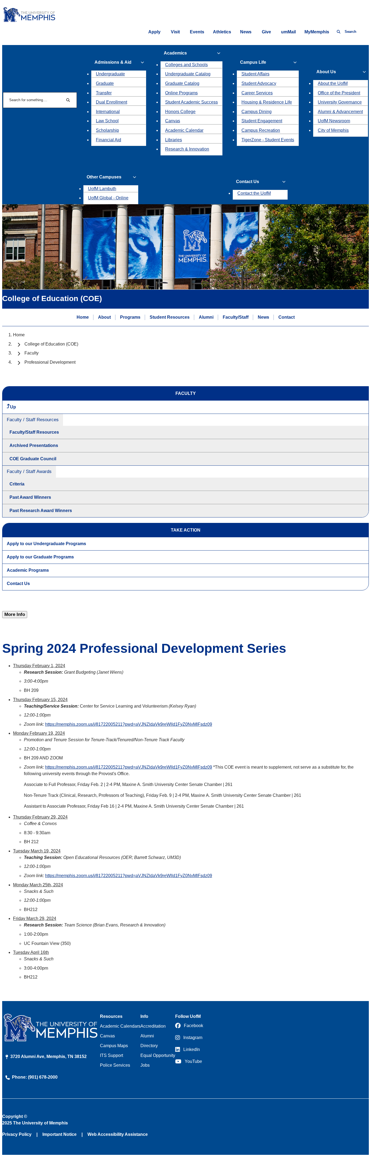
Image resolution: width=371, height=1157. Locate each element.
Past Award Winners (30, 497)
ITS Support (111, 1055)
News (245, 32)
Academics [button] (175, 53)
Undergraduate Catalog (187, 74)
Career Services (257, 93)
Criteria (17, 484)
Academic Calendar (184, 130)
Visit (175, 32)
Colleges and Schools (186, 64)
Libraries (173, 140)
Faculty (31, 353)
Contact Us (18, 583)
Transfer (104, 93)
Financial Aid (108, 140)
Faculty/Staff (236, 317)
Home (83, 317)
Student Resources (170, 317)
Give (266, 32)
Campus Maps (114, 1045)
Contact (286, 317)
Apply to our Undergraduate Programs (46, 543)
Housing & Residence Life (266, 102)
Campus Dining (256, 111)
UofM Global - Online (108, 198)
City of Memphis (333, 130)
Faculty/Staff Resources (34, 432)
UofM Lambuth (102, 188)
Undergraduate (110, 74)
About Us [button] (326, 71)
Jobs (145, 1065)
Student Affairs (255, 74)
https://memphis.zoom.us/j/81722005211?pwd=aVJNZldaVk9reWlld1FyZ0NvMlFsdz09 (128, 724)
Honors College (180, 111)
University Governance (340, 102)
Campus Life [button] (253, 62)
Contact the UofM (254, 193)
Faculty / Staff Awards (29, 471)
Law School (107, 121)
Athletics (222, 32)
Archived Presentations (34, 445)
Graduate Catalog (182, 83)
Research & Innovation (187, 149)
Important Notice (59, 1134)
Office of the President (339, 93)
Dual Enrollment (111, 102)
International (108, 111)
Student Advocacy (258, 83)
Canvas (172, 121)
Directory (149, 1045)
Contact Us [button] (247, 181)
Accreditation (153, 1026)
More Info (14, 614)
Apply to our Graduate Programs (40, 557)
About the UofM (333, 83)
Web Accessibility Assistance (117, 1134)
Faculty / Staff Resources (33, 419)
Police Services (115, 1065)
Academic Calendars (120, 1026)
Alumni (206, 317)
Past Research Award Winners (41, 510)
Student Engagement (261, 121)
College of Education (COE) (51, 344)
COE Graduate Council (33, 458)
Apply (154, 32)
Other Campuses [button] (104, 177)
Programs (130, 317)
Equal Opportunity (157, 1055)
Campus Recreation (260, 130)
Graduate (105, 83)
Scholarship (107, 130)
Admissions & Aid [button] (113, 62)
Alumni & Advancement (340, 111)
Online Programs (181, 93)
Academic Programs (28, 570)
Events (197, 32)
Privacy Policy (17, 1134)
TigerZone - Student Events (267, 140)
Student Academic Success (191, 102)
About (104, 317)
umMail (288, 32)
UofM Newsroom (334, 121)
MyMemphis (316, 32)
